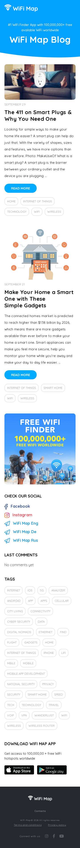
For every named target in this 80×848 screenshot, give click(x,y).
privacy (48, 684)
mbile (11, 663)
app (30, 600)
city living (15, 611)
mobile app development (26, 673)
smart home (53, 388)
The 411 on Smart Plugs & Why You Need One (38, 115)
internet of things (37, 201)
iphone (49, 653)
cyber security (18, 621)
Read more (20, 188)
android (13, 600)
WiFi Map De (24, 531)
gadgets (31, 642)
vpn (24, 715)
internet (13, 590)
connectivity (40, 611)
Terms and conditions (28, 825)
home (11, 201)
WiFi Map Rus (25, 540)
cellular (62, 600)
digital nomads (19, 632)
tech (10, 705)
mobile (28, 663)
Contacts (40, 811)
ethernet (45, 632)
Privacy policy (57, 825)
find (63, 632)
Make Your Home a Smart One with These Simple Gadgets (39, 299)
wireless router (41, 725)
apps (43, 600)
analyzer (58, 590)
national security (21, 684)
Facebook (20, 506)
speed (58, 694)
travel (54, 705)
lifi (63, 653)
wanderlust (44, 715)
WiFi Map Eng (25, 523)
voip (10, 715)
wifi (37, 211)
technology (16, 211)
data (41, 621)
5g (42, 590)
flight (12, 642)
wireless (54, 211)
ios (30, 590)
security (13, 694)
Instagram (22, 514)
